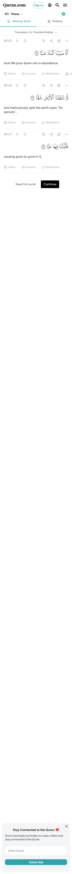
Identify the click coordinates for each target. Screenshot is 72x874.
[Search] (57, 5)
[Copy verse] (43, 40)
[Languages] (50, 5)
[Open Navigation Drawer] (65, 5)
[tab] (18, 22)
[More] (66, 40)
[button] (14, 14)
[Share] (51, 40)
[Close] (66, 826)
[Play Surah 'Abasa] (17, 40)
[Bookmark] (25, 40)
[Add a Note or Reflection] (59, 40)
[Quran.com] (14, 5)
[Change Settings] (63, 14)
